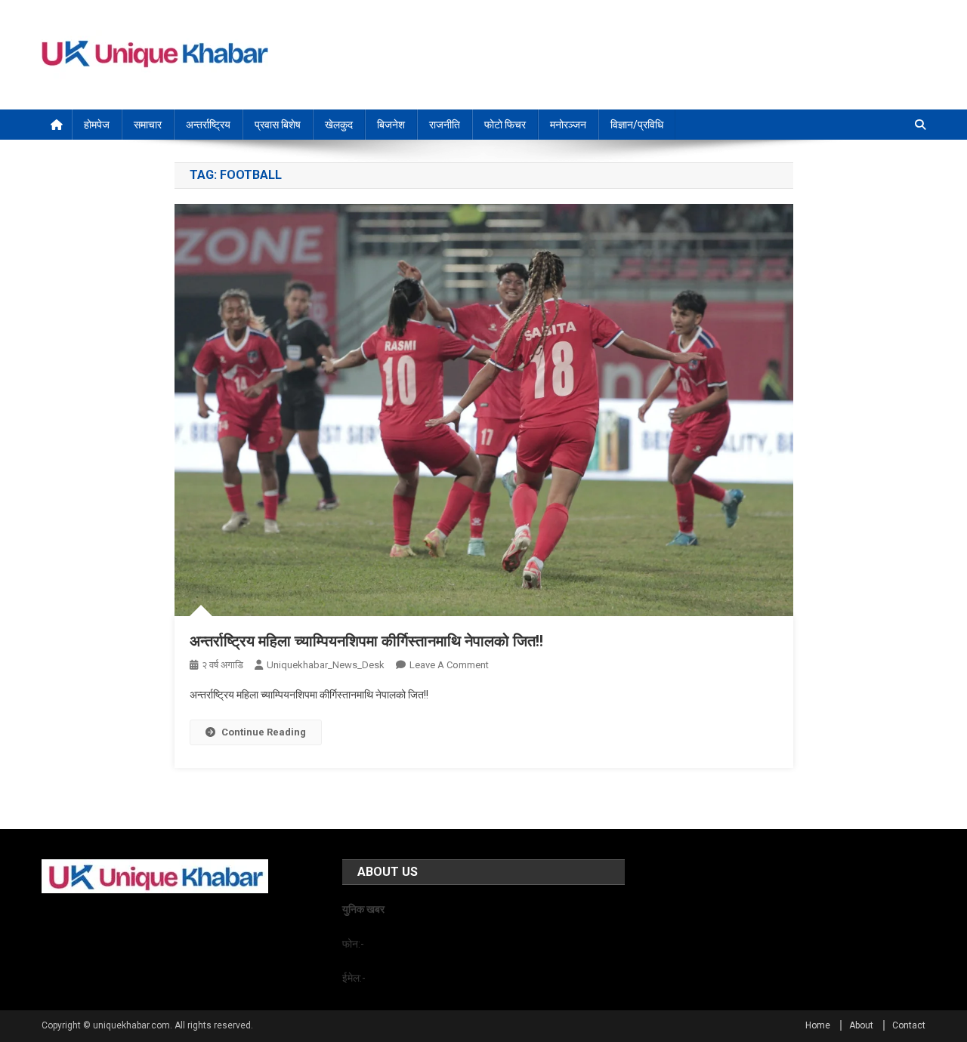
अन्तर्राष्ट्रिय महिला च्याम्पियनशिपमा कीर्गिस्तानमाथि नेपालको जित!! (366, 641)
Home (817, 1025)
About (861, 1025)
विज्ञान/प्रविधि (636, 125)
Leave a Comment (449, 665)
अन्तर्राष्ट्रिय (208, 125)
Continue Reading (263, 732)
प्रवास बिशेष (278, 125)
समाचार (148, 125)
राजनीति (444, 125)
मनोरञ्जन (568, 125)
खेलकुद (339, 125)
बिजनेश (391, 125)
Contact (908, 1025)
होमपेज (97, 125)
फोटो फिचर (505, 125)
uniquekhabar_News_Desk (326, 665)
